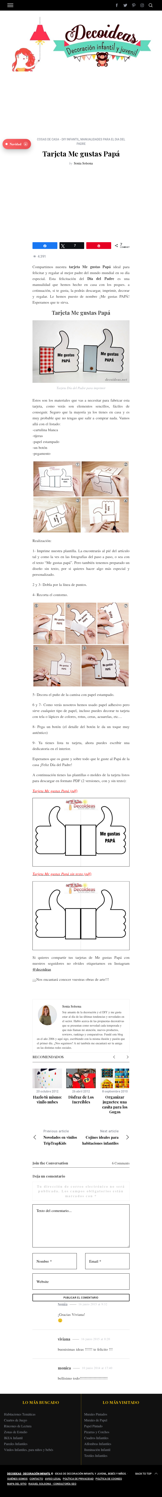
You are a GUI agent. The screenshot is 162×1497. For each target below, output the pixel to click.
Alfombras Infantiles (97, 1443)
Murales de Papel (95, 1420)
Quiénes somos (17, 1478)
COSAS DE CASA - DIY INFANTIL (58, 139)
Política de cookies (109, 1478)
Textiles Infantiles (95, 1455)
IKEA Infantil (13, 1438)
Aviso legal (53, 1478)
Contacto (36, 1478)
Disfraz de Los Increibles (81, 1099)
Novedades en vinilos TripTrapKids (60, 1137)
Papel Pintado (93, 1426)
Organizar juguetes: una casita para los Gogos (114, 1104)
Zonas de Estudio (15, 1432)
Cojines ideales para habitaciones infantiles (100, 1137)
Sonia (63, 1304)
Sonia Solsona (83, 163)
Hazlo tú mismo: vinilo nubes (47, 1099)
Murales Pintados (95, 1414)
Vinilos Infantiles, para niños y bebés (28, 1449)
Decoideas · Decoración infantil (28, 1473)
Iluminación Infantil (97, 1449)
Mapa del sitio (17, 1483)
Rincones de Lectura (17, 1426)
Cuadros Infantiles (96, 1438)
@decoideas (41, 969)
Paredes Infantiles (15, 1443)
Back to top (143, 1473)
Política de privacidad (78, 1478)
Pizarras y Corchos (96, 1432)
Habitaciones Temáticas (19, 1414)
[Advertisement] (81, 101)
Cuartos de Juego (15, 1420)
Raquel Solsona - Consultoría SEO (52, 1483)
